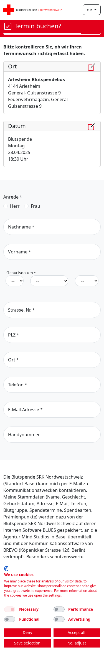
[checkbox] (9, 609)
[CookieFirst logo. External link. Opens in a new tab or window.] (6, 568)
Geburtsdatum (21, 273)
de (90, 10)
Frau (35, 206)
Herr (15, 206)
